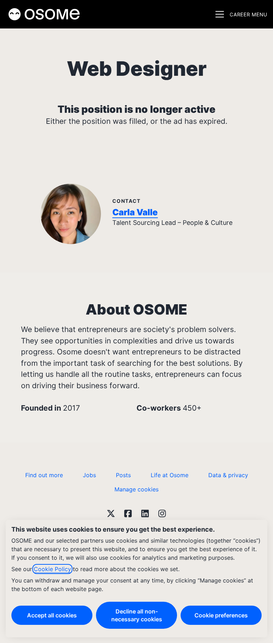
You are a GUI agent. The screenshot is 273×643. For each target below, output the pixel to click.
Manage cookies (136, 489)
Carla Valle (135, 212)
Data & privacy (228, 475)
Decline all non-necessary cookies (136, 615)
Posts (123, 475)
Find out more (44, 475)
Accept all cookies (52, 615)
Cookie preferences (221, 615)
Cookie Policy (52, 569)
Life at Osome (169, 475)
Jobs (89, 475)
